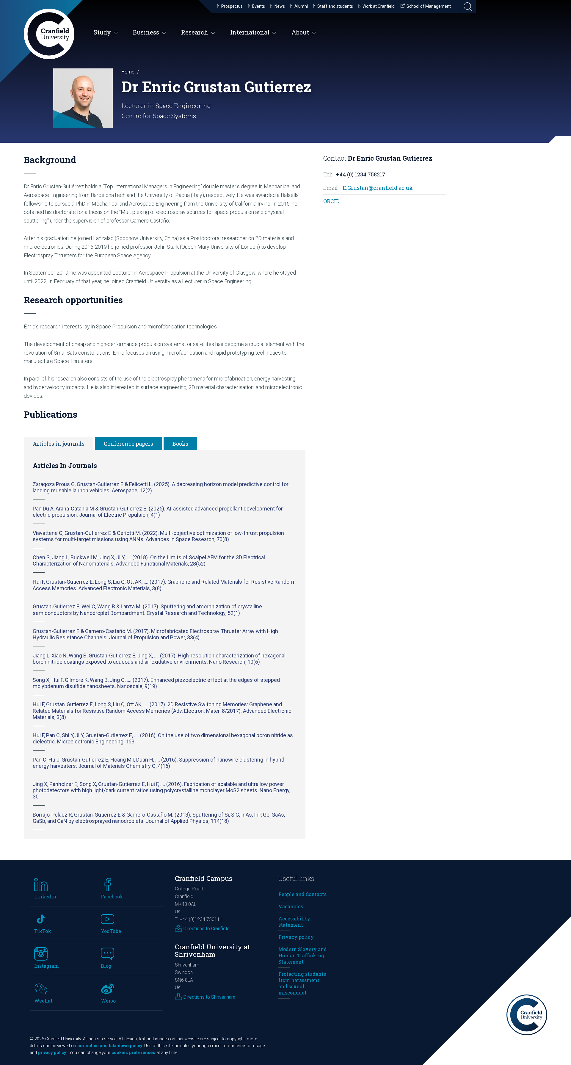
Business (146, 32)
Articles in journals (58, 443)
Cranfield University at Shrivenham (212, 950)
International (249, 32)
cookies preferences (133, 1052)
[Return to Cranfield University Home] (49, 34)
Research (194, 32)
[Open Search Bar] (466, 6)
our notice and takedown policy (109, 1045)
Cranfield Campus (203, 878)
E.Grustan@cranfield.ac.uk (378, 187)
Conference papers (128, 443)
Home (128, 72)
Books (180, 443)
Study (102, 32)
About (300, 32)
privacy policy (52, 1052)
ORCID (331, 201)
